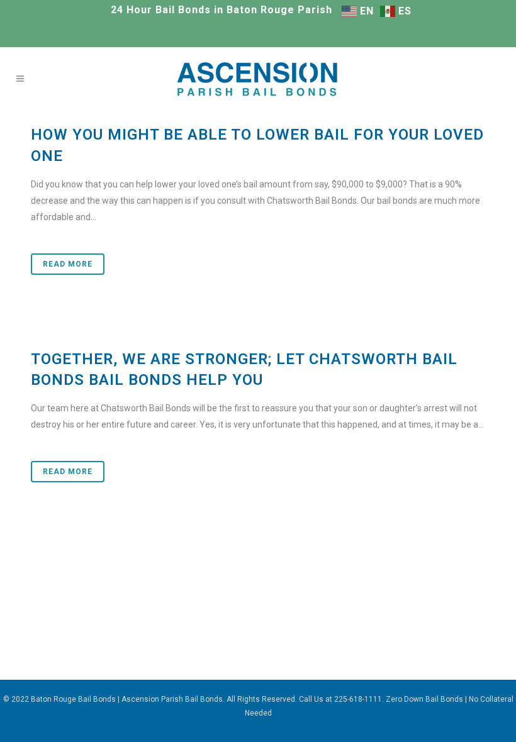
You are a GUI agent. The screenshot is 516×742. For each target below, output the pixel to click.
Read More (68, 264)
